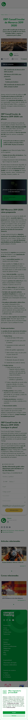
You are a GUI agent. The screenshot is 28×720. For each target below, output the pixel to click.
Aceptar (14, 712)
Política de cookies (11, 707)
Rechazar (14, 715)
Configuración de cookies (13, 703)
